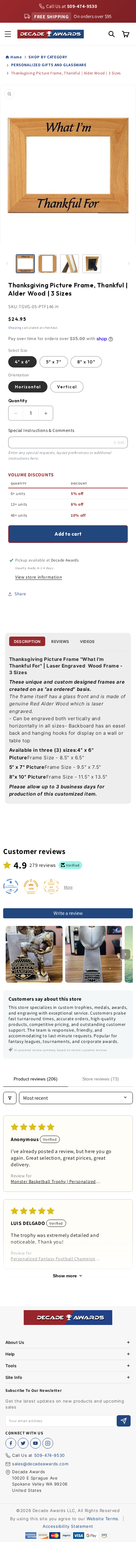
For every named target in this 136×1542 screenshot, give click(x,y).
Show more (65, 1275)
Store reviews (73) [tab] (100, 1078)
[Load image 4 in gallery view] (92, 264)
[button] (8, 34)
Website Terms (102, 1518)
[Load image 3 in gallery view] (69, 264)
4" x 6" (22, 362)
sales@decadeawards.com (40, 1463)
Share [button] (20, 594)
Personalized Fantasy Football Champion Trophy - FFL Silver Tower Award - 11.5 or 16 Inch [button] (54, 1259)
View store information (38, 577)
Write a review (68, 913)
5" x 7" (53, 362)
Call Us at (71, 6)
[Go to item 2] (93, 954)
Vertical (67, 387)
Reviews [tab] (60, 641)
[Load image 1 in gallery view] (25, 264)
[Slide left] (7, 263)
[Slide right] (129, 263)
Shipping (15, 328)
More (68, 887)
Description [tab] (27, 641)
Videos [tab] (87, 641)
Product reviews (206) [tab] (36, 1078)
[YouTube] (35, 1443)
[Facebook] (10, 1443)
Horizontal (28, 387)
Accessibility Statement (68, 1526)
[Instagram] (47, 1443)
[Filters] (9, 1098)
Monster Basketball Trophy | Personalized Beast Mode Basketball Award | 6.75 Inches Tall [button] (54, 1181)
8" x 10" (86, 362)
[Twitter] (23, 1443)
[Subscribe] (124, 1421)
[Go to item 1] (34, 954)
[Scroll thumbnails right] (125, 954)
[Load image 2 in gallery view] (47, 264)
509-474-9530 (49, 1455)
